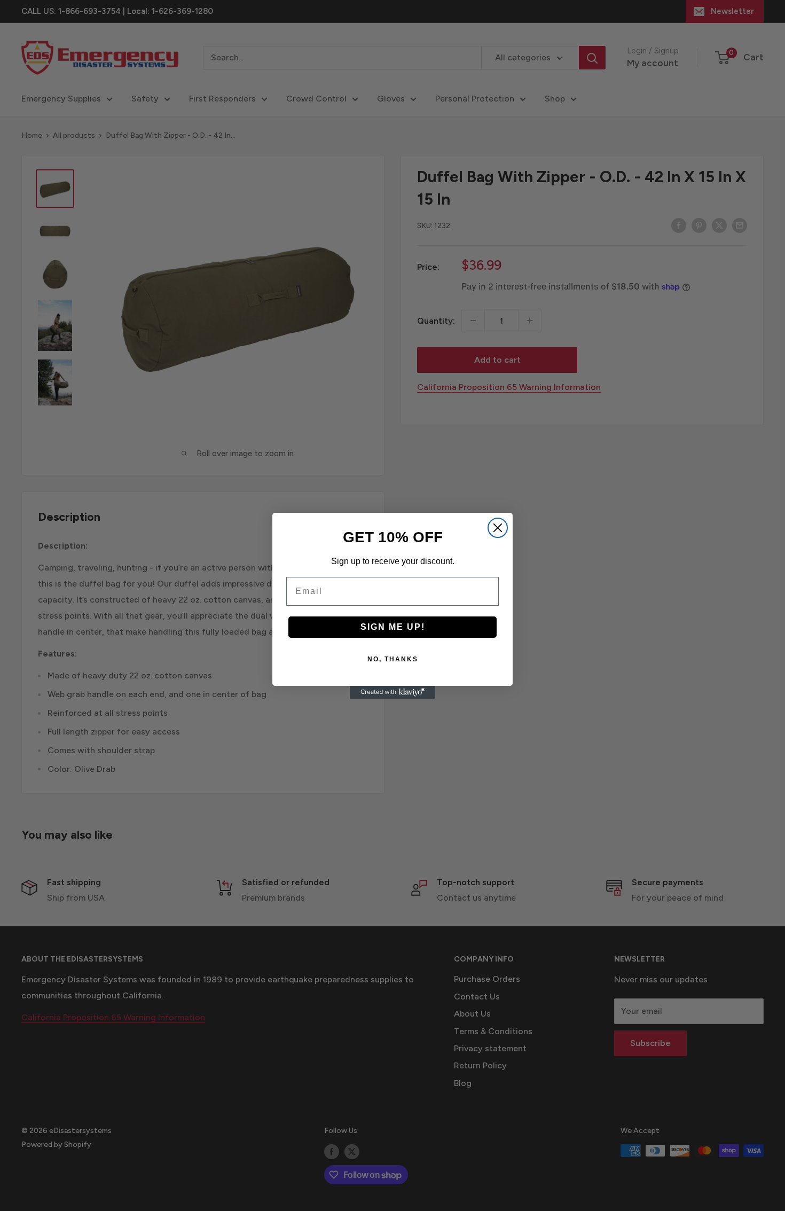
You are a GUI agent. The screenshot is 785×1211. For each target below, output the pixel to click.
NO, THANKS (392, 659)
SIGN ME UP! (392, 626)
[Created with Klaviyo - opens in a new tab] (392, 692)
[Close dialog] (497, 527)
